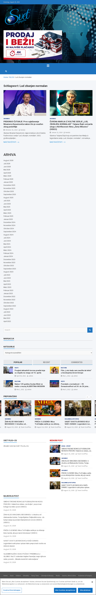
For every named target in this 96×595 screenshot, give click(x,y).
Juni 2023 (7, 278)
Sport (74, 419)
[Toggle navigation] (48, 65)
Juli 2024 (7, 238)
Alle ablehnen (85, 590)
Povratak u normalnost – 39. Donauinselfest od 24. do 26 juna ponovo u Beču (74, 386)
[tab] (18, 362)
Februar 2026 (8, 179)
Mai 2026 (7, 170)
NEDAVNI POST (56, 440)
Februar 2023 (8, 290)
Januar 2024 (8, 256)
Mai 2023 (7, 281)
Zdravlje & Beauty (47, 575)
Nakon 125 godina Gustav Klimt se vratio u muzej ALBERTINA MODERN (30, 385)
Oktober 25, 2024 (11, 130)
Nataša (22, 130)
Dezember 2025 (9, 185)
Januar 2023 (8, 293)
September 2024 (10, 232)
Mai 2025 (7, 207)
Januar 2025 (8, 219)
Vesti (16, 368)
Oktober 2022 (9, 303)
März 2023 (7, 287)
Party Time (35, 575)
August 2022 (8, 309)
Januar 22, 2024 (57, 132)
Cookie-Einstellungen (11, 590)
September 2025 (10, 194)
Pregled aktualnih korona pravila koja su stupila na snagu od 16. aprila (30, 371)
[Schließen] (92, 582)
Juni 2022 (7, 315)
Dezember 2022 (9, 296)
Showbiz (7, 118)
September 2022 (10, 306)
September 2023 (10, 269)
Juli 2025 (7, 201)
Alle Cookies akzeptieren (65, 590)
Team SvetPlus (26, 427)
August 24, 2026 (12, 427)
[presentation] (87, 397)
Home (6, 575)
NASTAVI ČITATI (10, 142)
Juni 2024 (7, 241)
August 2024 (8, 235)
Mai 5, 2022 (66, 389)
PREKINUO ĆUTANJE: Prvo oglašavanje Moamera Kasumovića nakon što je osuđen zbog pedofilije (23, 124)
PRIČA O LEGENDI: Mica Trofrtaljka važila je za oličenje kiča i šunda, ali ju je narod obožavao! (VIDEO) (17, 425)
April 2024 (7, 247)
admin (31, 376)
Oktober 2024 (9, 228)
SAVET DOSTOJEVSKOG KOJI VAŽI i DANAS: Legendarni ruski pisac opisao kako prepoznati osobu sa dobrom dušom (48, 425)
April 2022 (7, 321)
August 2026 (8, 160)
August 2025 (8, 198)
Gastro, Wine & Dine (69, 575)
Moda (63, 446)
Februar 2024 (8, 253)
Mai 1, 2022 (66, 376)
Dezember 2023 (9, 259)
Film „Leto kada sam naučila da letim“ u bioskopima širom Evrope (76, 371)
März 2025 (7, 213)
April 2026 (7, 173)
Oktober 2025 (9, 191)
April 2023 (7, 284)
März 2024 (7, 250)
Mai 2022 (7, 318)
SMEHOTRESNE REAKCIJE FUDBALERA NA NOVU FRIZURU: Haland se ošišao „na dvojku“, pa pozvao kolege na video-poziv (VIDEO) (23, 504)
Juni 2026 (7, 167)
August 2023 (8, 272)
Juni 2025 (7, 204)
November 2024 (9, 225)
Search (89, 330)
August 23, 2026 (42, 427)
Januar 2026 (8, 182)
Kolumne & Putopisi (42, 419)
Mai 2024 (7, 244)
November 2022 (9, 300)
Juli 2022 (7, 312)
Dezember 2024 (9, 222)
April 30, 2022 (21, 376)
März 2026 (7, 176)
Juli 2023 (7, 275)
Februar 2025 (8, 216)
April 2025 (7, 210)
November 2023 (9, 262)
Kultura (64, 368)
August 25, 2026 (68, 454)
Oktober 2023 (9, 266)
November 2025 (9, 188)
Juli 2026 (7, 164)
